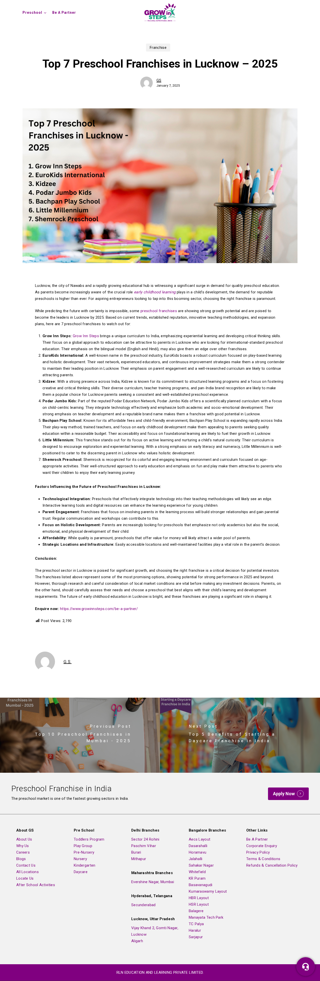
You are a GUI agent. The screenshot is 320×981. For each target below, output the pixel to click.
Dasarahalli (198, 846)
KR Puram (197, 878)
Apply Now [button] (284, 793)
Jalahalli (195, 859)
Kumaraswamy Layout (208, 891)
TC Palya (196, 924)
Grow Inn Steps (86, 336)
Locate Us (25, 878)
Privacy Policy (258, 852)
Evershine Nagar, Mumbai (152, 882)
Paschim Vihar (143, 846)
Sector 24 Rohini (145, 839)
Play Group (83, 846)
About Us (24, 839)
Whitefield (197, 872)
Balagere (196, 911)
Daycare (81, 872)
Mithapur (138, 859)
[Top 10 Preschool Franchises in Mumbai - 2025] (80, 735)
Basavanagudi (200, 885)
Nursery (80, 859)
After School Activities (35, 885)
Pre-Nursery (84, 852)
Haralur (195, 930)
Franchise (158, 47)
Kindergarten (85, 865)
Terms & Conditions (263, 859)
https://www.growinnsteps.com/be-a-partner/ (99, 609)
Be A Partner (257, 839)
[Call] (305, 966)
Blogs (21, 859)
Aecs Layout (199, 839)
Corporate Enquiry (261, 846)
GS (159, 80)
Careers (23, 852)
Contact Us (26, 865)
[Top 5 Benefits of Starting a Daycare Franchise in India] (240, 735)
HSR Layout (199, 904)
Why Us (22, 846)
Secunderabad (143, 905)
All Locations (27, 872)
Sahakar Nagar (201, 865)
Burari (136, 852)
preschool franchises (158, 311)
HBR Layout (199, 898)
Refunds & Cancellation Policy (272, 865)
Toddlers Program (89, 839)
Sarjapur (196, 937)
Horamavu (197, 852)
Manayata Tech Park (206, 917)
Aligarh (137, 941)
